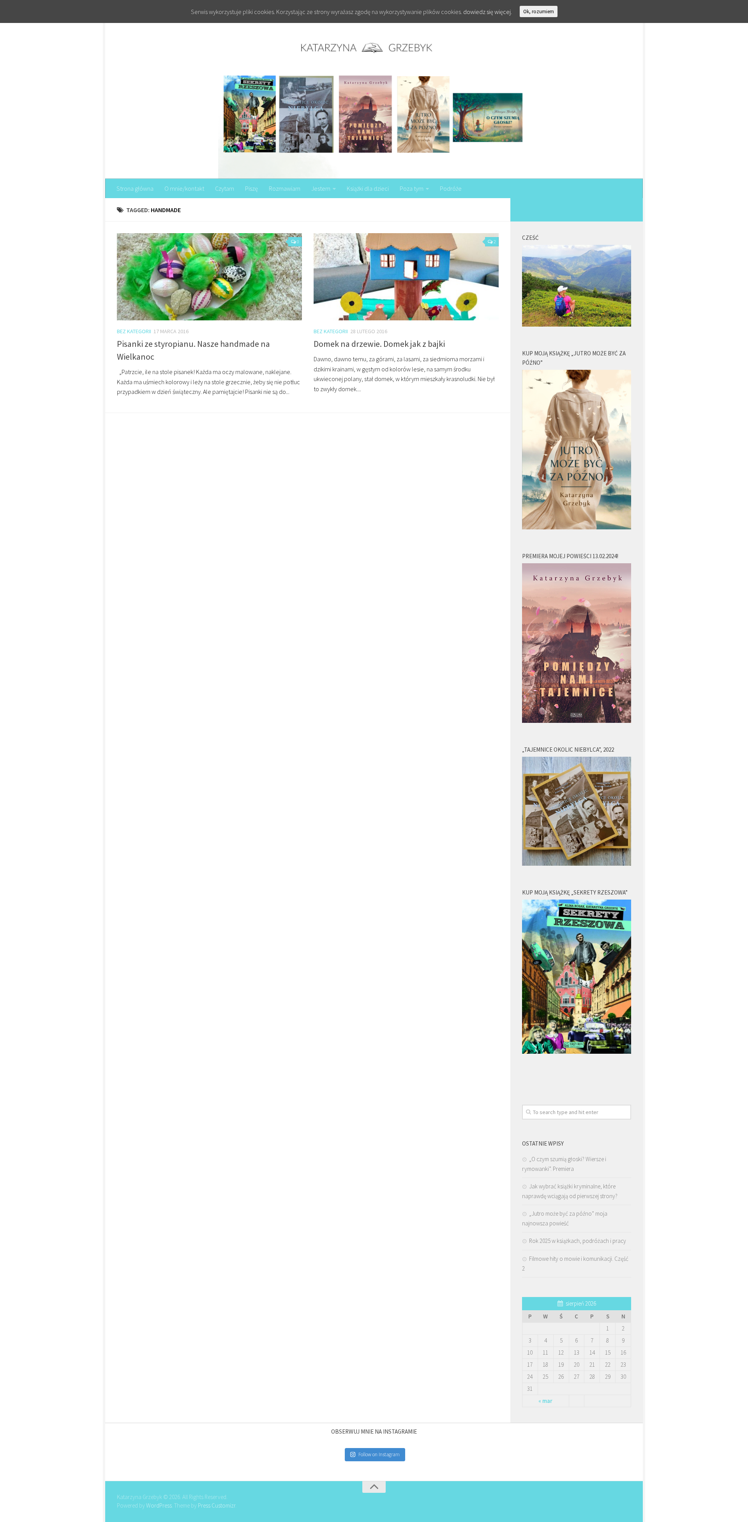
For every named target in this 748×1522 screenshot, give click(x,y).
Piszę (251, 188)
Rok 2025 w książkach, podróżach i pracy (577, 1240)
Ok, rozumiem (538, 11)
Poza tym (411, 188)
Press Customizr (216, 1505)
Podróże (451, 188)
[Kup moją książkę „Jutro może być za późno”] (576, 527)
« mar (545, 1400)
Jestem (320, 188)
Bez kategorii (134, 331)
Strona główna (134, 188)
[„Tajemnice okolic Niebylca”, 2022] (576, 863)
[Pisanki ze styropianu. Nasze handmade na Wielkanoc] (209, 276)
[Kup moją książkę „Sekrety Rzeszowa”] (576, 1051)
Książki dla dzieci (368, 188)
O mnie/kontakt (184, 188)
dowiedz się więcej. (487, 12)
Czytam (224, 188)
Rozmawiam (284, 188)
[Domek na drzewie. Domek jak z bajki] (406, 276)
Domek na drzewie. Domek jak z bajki (379, 343)
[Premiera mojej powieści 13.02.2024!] (576, 720)
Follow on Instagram (379, 1454)
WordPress (159, 1505)
